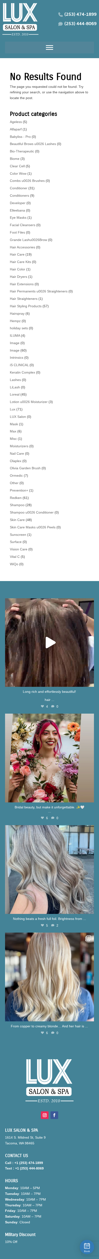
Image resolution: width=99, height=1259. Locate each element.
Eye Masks (18, 217)
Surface (16, 542)
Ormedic (16, 475)
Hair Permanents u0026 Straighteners (39, 291)
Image (14, 343)
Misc (13, 439)
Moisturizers (19, 446)
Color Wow (18, 173)
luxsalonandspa (48, 602)
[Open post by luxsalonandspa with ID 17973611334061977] (49, 977)
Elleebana (17, 210)
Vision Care (18, 549)
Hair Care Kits (20, 262)
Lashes (15, 380)
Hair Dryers (18, 277)
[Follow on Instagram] (45, 1115)
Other (14, 483)
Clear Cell (17, 166)
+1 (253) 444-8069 (29, 1168)
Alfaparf (16, 129)
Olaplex (15, 461)
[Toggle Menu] (49, 47)
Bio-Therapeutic (22, 151)
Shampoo (17, 505)
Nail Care (17, 453)
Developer (17, 203)
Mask (14, 424)
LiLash (15, 387)
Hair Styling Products (26, 306)
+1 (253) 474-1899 (28, 1163)
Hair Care (17, 254)
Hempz (15, 321)
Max (13, 431)
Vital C (15, 557)
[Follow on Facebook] (54, 1115)
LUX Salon (18, 417)
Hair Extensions (22, 284)
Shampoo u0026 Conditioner (32, 512)
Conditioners (19, 195)
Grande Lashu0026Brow (28, 240)
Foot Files (17, 232)
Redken (16, 498)
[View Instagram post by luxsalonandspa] (89, 681)
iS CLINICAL (19, 365)
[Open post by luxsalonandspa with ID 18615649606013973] (49, 642)
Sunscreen (18, 535)
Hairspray (17, 313)
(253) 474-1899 (80, 14)
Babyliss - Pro (20, 137)
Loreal (14, 394)
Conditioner (18, 188)
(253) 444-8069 (80, 24)
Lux (12, 409)
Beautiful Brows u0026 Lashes (33, 144)
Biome (14, 159)
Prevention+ (19, 490)
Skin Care (17, 520)
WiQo (14, 564)
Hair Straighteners (23, 299)
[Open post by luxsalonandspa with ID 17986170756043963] (49, 758)
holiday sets (19, 328)
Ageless (16, 122)
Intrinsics (16, 357)
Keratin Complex (22, 372)
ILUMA (15, 335)
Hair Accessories (22, 247)
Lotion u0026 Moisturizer (29, 402)
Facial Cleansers (22, 225)
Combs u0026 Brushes (27, 181)
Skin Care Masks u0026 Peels (33, 527)
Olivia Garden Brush (25, 468)
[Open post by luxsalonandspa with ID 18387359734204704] (49, 869)
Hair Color (17, 269)
